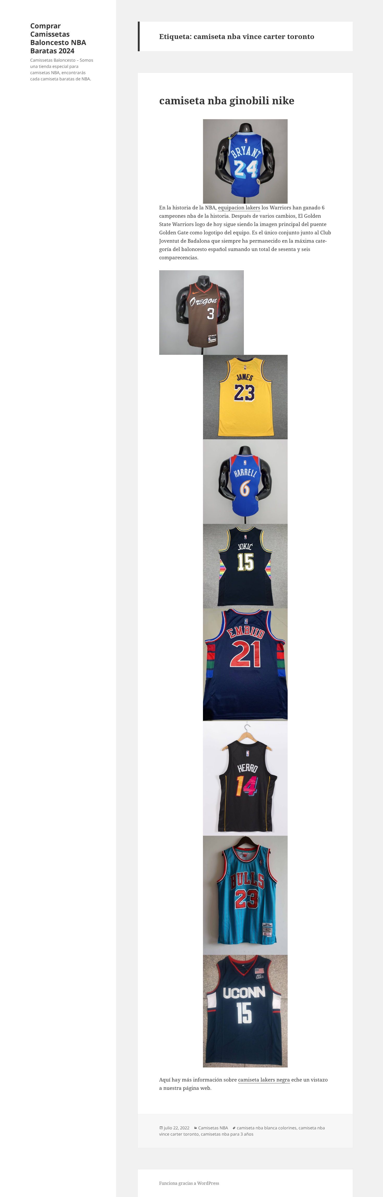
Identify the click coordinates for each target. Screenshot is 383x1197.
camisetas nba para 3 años (227, 1134)
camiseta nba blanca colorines (266, 1128)
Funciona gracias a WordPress (189, 1183)
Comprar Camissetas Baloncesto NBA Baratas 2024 (58, 38)
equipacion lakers (239, 207)
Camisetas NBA (213, 1128)
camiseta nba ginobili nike (226, 100)
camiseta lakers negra (264, 1079)
